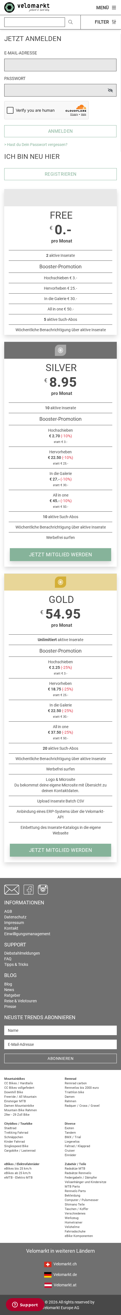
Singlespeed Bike (16, 1146)
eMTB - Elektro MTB (18, 1177)
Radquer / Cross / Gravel (82, 1106)
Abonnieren (60, 1058)
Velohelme (72, 1227)
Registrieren (61, 174)
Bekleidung (72, 1195)
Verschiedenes (75, 1213)
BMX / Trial (73, 1137)
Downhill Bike (13, 1092)
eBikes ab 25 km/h (17, 1173)
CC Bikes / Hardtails (18, 1083)
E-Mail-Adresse (20, 53)
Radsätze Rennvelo (78, 1173)
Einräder (70, 1155)
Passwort (15, 78)
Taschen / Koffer (76, 1209)
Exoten (69, 1128)
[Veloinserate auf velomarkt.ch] (27, 7)
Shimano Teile (75, 1204)
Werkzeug (72, 1218)
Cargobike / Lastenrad (19, 1150)
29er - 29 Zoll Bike (17, 1115)
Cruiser (70, 1150)
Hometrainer (73, 1222)
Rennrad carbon (76, 1083)
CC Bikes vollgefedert (19, 1088)
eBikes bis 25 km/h (18, 1168)
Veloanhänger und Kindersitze (85, 1182)
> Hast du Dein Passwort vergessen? (36, 144)
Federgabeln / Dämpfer (81, 1177)
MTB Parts (72, 1186)
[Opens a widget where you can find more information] (25, 1305)
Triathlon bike (74, 1092)
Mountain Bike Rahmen (20, 1110)
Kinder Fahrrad (14, 1142)
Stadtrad (10, 1128)
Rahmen (70, 1101)
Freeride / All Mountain (20, 1097)
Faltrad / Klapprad (77, 1146)
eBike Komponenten (79, 1236)
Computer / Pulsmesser (81, 1200)
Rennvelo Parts (75, 1191)
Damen (70, 1097)
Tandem (70, 1133)
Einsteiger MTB (15, 1101)
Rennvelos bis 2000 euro (82, 1088)
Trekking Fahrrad (16, 1133)
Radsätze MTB (75, 1168)
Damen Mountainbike (19, 1106)
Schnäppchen (13, 1137)
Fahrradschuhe (75, 1231)
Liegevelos (72, 1142)
